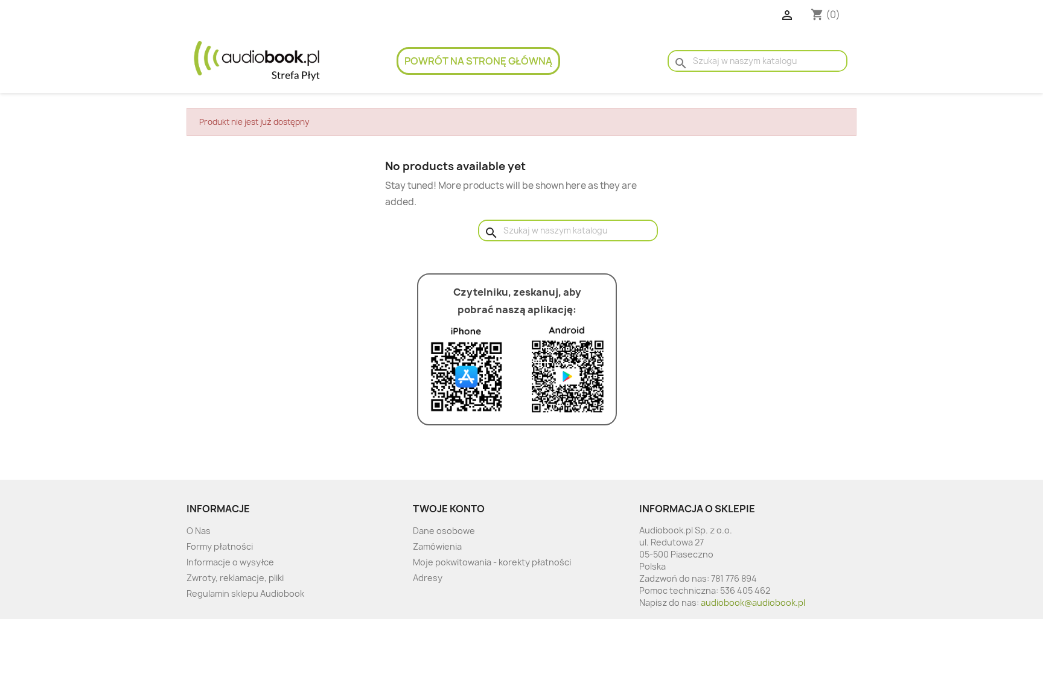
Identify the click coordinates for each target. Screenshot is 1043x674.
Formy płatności (220, 546)
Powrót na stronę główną (478, 61)
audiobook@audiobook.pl (753, 602)
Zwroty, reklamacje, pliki (235, 577)
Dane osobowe (444, 530)
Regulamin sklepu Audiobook (245, 593)
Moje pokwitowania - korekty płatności (492, 562)
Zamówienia (437, 546)
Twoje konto (449, 508)
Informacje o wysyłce (230, 562)
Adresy (427, 577)
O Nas (199, 530)
